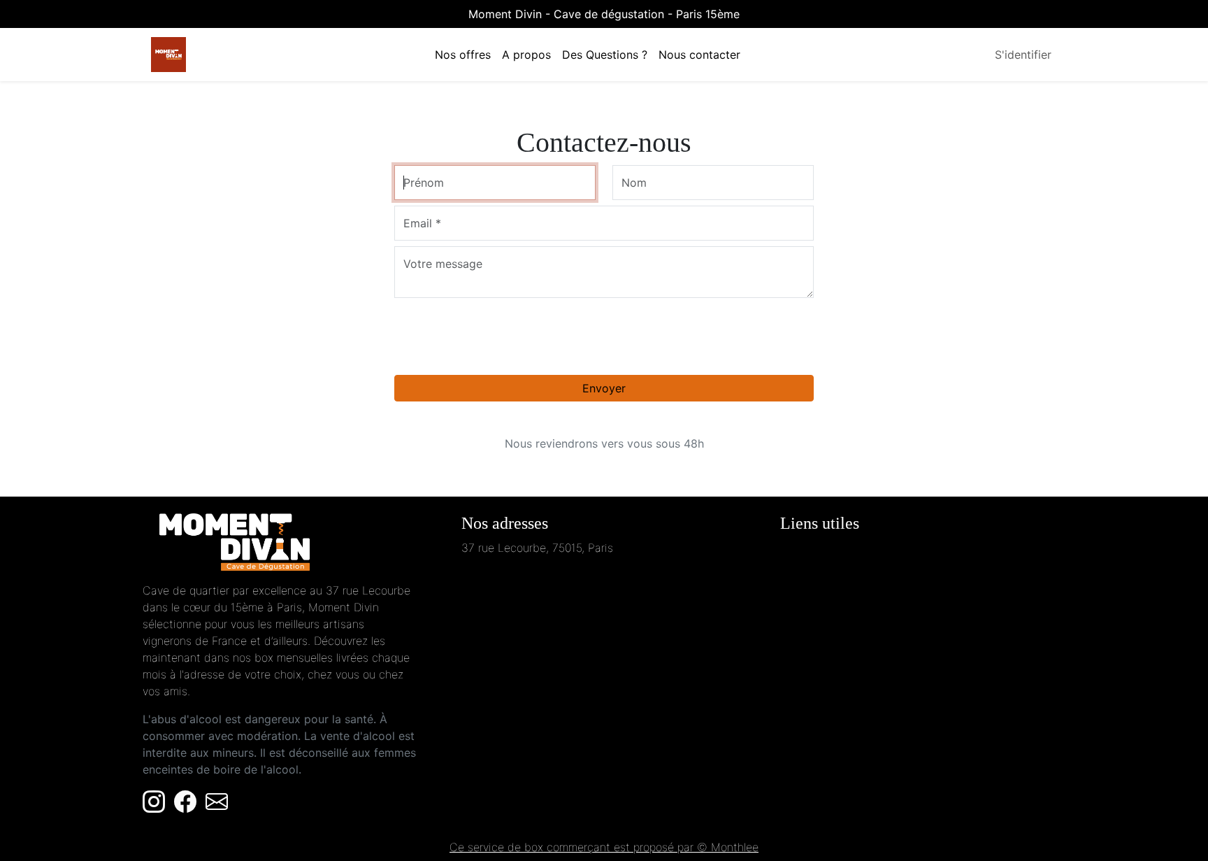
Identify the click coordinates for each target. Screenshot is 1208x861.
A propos (526, 55)
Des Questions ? (604, 55)
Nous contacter (699, 55)
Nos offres (463, 55)
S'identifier (1023, 55)
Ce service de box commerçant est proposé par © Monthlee (604, 847)
